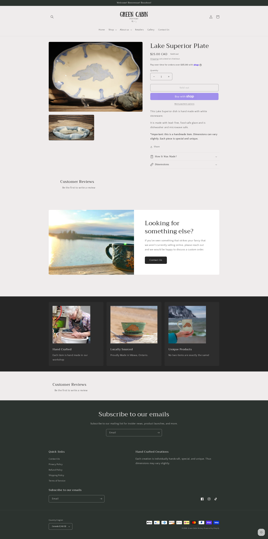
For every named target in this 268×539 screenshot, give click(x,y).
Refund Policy (56, 470)
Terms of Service (57, 481)
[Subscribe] (158, 432)
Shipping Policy (56, 475)
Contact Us (156, 260)
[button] (52, 16)
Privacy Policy (56, 464)
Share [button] (157, 146)
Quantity (154, 70)
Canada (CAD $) (59, 526)
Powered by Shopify (211, 528)
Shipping (154, 59)
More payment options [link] (184, 104)
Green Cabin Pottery (195, 528)
